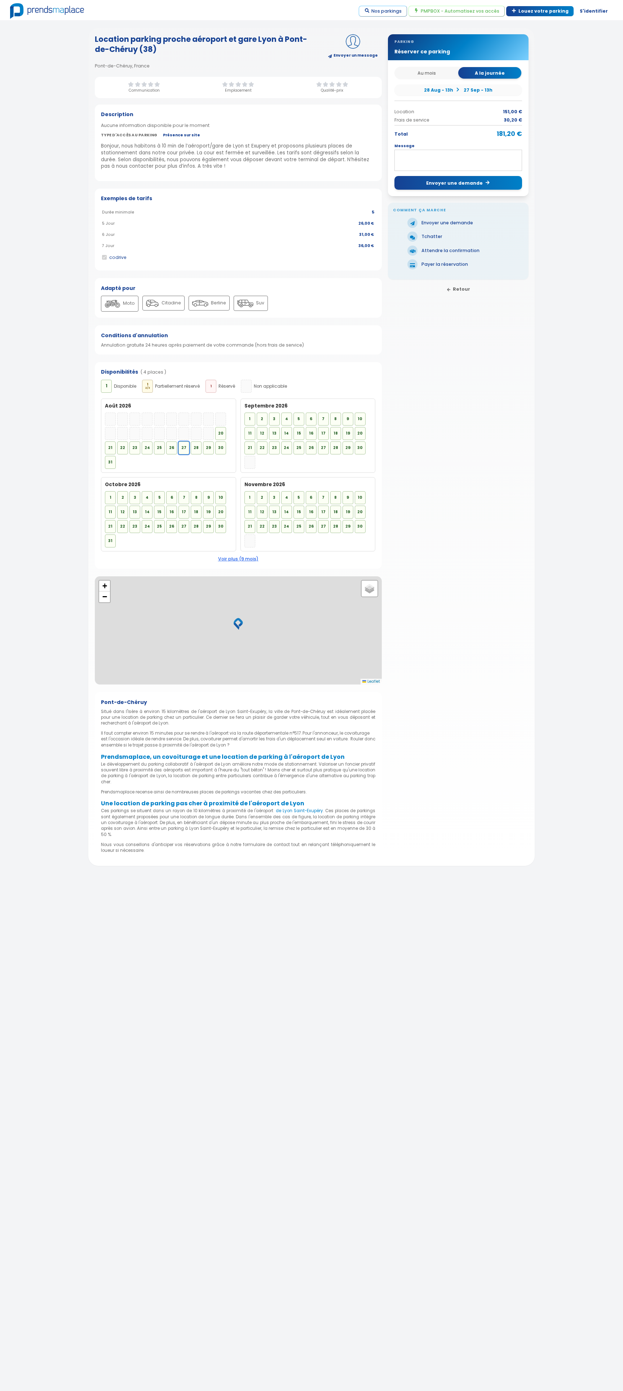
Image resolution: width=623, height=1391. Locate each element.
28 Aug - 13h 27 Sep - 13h (458, 90)
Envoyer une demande (454, 183)
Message (404, 145)
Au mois (426, 73)
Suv (259, 303)
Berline (218, 303)
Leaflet (373, 681)
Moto (128, 303)
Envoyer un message (355, 55)
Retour (461, 289)
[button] (238, 623)
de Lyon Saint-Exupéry (299, 811)
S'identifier (594, 11)
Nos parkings (386, 11)
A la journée (490, 73)
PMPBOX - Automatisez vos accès (460, 11)
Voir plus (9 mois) (238, 559)
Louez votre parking (543, 11)
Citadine (170, 303)
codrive (118, 257)
